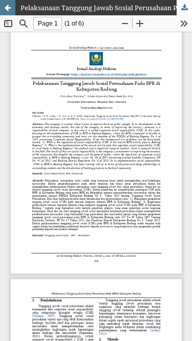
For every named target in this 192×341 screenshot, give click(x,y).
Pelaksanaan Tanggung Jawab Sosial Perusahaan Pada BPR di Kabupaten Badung (106, 7)
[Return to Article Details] (7, 7)
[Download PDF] (184, 7)
